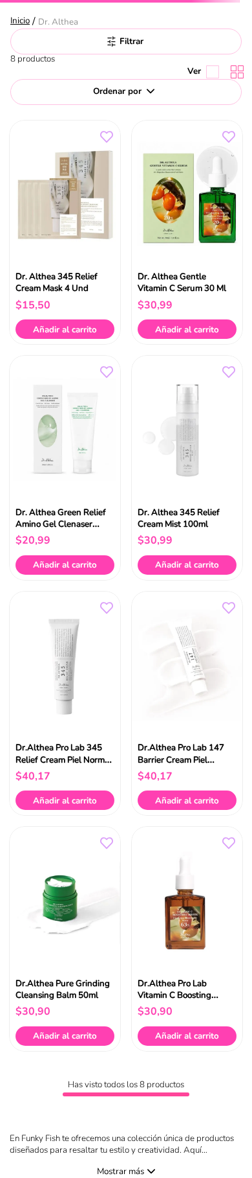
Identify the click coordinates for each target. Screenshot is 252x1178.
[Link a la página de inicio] (21, 21)
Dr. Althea (58, 22)
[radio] (234, 72)
